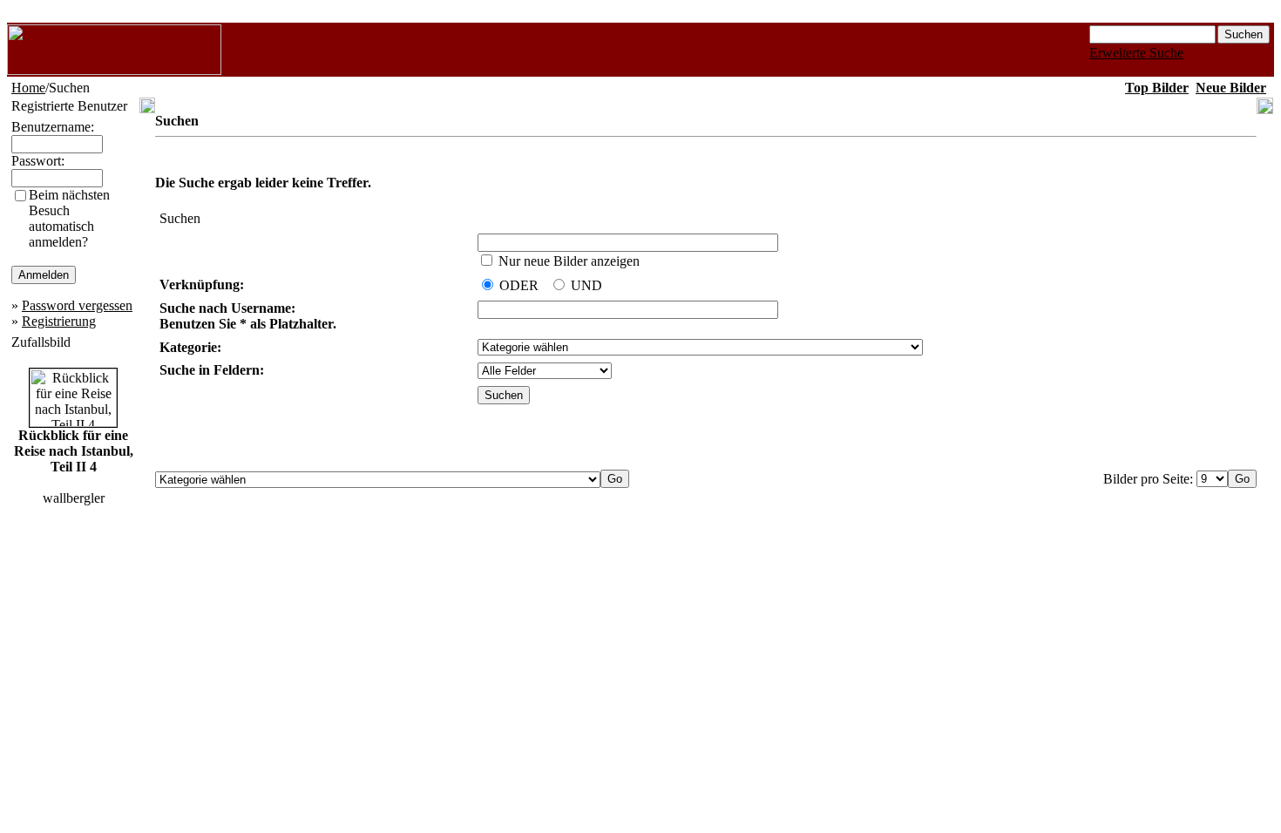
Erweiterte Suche (1136, 52)
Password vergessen (77, 305)
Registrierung (59, 321)
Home (28, 87)
